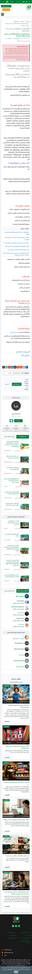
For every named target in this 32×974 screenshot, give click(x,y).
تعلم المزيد (4, 969)
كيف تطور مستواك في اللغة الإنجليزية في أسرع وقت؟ (12, 456)
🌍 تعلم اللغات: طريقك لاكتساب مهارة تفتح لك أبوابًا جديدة (11, 492)
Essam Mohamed (7, 461)
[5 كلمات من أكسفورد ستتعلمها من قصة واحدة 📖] (16, 771)
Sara (4, 852)
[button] (3, 367)
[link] (16, 416)
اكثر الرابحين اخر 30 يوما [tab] (22, 590)
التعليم (22, 21)
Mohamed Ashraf (7, 554)
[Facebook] (27, 367)
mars (5, 486)
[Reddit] (21, 367)
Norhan (5, 778)
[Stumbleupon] (18, 367)
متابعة (18, 420)
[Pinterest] (9, 367)
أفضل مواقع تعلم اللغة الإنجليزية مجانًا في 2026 (17, 246)
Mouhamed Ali (7, 473)
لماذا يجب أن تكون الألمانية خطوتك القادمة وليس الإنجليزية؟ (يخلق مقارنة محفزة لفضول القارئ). (11, 548)
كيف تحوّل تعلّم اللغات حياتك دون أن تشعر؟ (18, 249)
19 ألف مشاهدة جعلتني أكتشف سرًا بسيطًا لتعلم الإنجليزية (17, 238)
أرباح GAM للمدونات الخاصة (25, 942)
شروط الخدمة (11, 932)
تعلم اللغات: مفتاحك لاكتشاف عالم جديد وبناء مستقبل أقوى (12, 504)
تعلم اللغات (16, 21)
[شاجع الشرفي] (16, 405)
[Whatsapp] (6, 367)
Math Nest (6, 569)
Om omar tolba (7, 702)
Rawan (5, 888)
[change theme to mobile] (3, 1)
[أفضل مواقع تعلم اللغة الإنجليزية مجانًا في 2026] (16, 808)
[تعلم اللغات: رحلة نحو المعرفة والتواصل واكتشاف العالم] (16, 694)
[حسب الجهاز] (7, 1)
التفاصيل (7, 721)
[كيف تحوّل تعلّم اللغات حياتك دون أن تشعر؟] (16, 844)
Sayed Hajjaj (6, 742)
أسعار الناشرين (26, 938)
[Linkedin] (12, 367)
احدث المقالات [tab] (22, 436)
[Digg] (15, 367)
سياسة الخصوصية (25, 932)
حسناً (16, 971)
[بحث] (2, 14)
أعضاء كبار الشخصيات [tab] (9, 590)
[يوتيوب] (23, 1)
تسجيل (6, 384)
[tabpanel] (16, 610)
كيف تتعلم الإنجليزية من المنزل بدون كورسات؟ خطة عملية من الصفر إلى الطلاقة (16, 254)
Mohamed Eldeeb (7, 816)
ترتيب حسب (16, 372)
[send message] (11, 420)
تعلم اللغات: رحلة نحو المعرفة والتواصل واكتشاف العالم (17, 233)
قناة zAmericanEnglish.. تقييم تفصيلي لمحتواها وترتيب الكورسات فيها (11, 480)
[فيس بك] (29, 1)
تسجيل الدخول (16, 384)
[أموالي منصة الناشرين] (28, 8)
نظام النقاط (12, 938)
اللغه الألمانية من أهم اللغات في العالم (12, 535)
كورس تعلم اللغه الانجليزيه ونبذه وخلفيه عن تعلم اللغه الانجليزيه (11, 575)
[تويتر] (26, 1)
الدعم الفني (12, 935)
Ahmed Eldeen (7, 450)
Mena (5, 528)
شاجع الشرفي (16, 414)
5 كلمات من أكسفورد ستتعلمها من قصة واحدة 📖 (16, 243)
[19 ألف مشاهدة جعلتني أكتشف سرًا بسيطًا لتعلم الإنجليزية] (16, 734)
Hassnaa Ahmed (7, 509)
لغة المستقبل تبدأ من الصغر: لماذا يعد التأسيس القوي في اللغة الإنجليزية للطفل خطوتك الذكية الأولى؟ (12, 563)
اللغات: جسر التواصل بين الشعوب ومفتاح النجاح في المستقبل (13, 522)
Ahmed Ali (6, 580)
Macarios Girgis (7, 497)
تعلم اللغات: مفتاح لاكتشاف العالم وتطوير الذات (12, 468)
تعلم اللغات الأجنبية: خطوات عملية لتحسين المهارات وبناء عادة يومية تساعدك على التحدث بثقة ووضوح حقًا (12, 444)
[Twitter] (24, 367)
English (12, 1)
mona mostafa (7, 539)
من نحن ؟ (27, 935)
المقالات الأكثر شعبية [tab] (9, 436)
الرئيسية (28, 21)
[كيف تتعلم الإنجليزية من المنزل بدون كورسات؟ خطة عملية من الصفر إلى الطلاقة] (16, 880)
